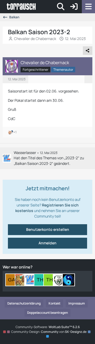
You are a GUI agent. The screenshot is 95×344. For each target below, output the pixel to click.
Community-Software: (48, 327)
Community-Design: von (49, 331)
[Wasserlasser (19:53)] (30, 280)
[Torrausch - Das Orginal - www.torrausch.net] (21, 6)
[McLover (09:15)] (59, 280)
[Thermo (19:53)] (40, 280)
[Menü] (88, 6)
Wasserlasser (25, 152)
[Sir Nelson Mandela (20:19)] (21, 280)
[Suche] (60, 6)
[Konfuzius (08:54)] (68, 280)
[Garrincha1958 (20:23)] (11, 280)
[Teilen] (87, 50)
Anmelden (47, 242)
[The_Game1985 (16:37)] (49, 280)
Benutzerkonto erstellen (47, 229)
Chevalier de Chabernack (35, 38)
